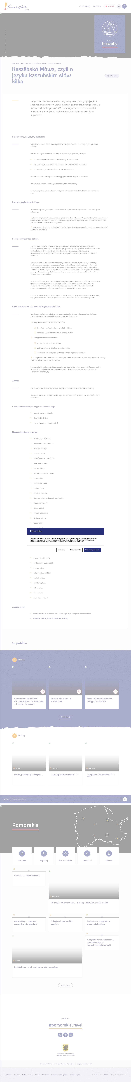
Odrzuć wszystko (75, 550)
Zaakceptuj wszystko (92, 550)
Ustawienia (61, 550)
